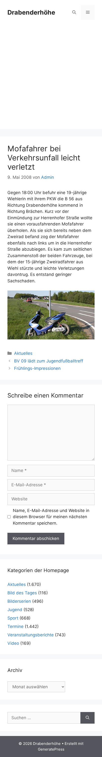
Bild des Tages (22, 592)
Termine (15, 626)
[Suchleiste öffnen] (74, 12)
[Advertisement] (51, 78)
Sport (12, 618)
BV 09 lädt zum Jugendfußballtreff (48, 360)
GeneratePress (51, 749)
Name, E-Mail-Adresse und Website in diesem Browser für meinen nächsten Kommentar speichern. (51, 517)
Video (13, 643)
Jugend (14, 609)
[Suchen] (87, 718)
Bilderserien (19, 601)
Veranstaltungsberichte (30, 634)
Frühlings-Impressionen (37, 368)
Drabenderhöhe (31, 12)
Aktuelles (23, 353)
